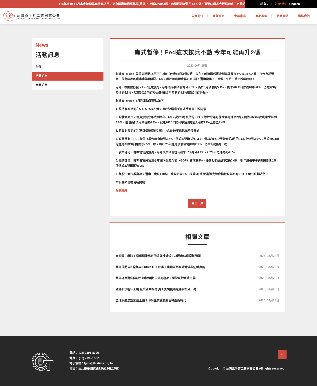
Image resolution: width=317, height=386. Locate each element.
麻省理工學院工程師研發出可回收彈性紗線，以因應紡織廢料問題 (197, 255)
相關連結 (282, 16)
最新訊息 (219, 16)
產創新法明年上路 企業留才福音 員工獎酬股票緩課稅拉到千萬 (197, 289)
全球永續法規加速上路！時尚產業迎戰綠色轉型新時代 (197, 300)
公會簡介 (197, 16)
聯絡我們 (304, 16)
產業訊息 (41, 84)
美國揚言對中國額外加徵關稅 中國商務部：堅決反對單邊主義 (197, 278)
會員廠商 (240, 16)
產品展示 (261, 16)
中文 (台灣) (278, 3)
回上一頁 (197, 203)
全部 (38, 66)
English (294, 3)
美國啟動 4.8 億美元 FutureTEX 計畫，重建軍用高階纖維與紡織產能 (197, 267)
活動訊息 (41, 75)
